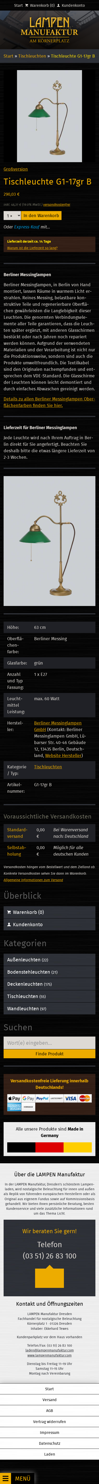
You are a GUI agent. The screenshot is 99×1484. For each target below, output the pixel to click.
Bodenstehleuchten (32, 971)
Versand (50, 1400)
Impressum (49, 1432)
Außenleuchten (27, 959)
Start (18, 5)
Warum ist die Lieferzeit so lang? (32, 247)
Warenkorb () (42, 5)
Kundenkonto (73, 5)
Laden (49, 1454)
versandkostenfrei (56, 204)
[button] (17, 1478)
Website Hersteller (63, 755)
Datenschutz (49, 1443)
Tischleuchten (32, 56)
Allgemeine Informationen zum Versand (33, 879)
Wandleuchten (26, 1008)
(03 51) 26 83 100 (49, 1255)
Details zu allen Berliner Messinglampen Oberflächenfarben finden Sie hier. (49, 402)
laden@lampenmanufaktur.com (49, 1350)
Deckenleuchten (29, 983)
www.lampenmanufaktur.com (49, 1355)
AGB (49, 1410)
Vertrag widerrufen (49, 1421)
